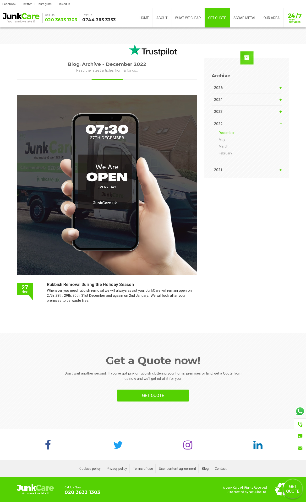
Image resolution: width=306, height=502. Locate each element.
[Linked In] (258, 445)
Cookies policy (90, 468)
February (225, 153)
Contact (221, 468)
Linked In (64, 4)
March (223, 146)
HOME (144, 18)
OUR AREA (271, 18)
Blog (205, 468)
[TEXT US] (300, 436)
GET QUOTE (217, 18)
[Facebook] (48, 445)
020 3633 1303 (61, 19)
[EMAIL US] (300, 448)
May (222, 140)
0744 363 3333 (99, 19)
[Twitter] (118, 445)
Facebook (9, 4)
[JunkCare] (20, 18)
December (227, 133)
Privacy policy (117, 468)
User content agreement (177, 468)
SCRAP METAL (245, 18)
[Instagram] (188, 445)
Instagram (45, 4)
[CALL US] (300, 424)
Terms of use (143, 468)
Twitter (27, 4)
